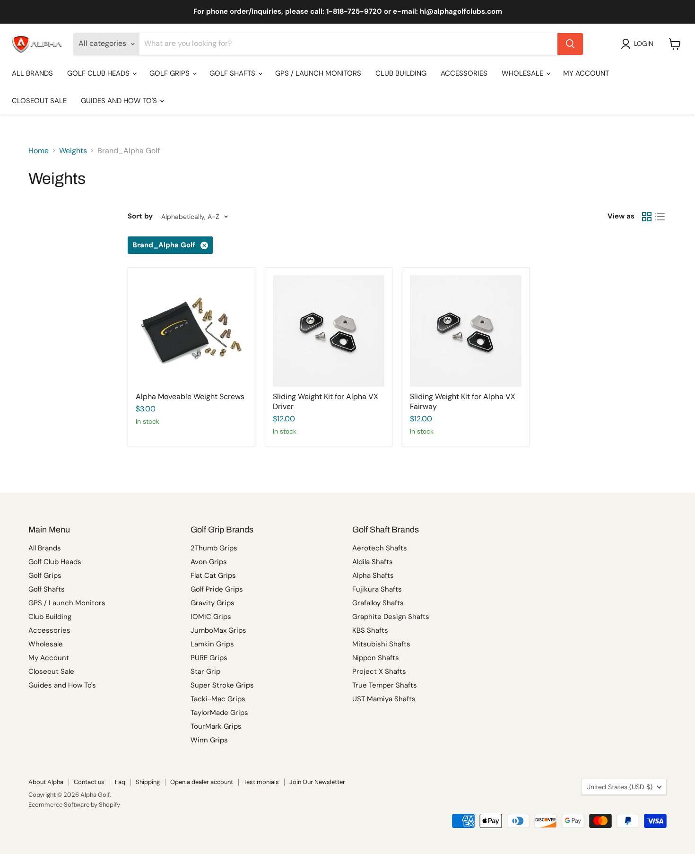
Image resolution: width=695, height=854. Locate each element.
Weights (73, 151)
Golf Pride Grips (217, 589)
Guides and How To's (120, 100)
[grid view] (646, 216)
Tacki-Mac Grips (218, 699)
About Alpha (45, 782)
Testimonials (261, 782)
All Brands (32, 73)
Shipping (148, 782)
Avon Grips (209, 561)
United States (619, 787)
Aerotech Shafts (379, 548)
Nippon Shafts (375, 657)
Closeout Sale (39, 100)
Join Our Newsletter (317, 782)
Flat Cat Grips (213, 575)
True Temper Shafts (384, 685)
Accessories (464, 73)
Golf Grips (170, 73)
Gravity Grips (213, 603)
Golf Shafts (233, 73)
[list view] (660, 216)
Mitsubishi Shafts (381, 644)
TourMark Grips (216, 726)
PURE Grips (209, 657)
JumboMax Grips (218, 630)
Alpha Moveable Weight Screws (190, 396)
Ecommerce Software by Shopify (74, 805)
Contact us (89, 782)
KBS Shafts (370, 630)
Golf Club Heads (99, 73)
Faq (120, 782)
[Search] (570, 44)
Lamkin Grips (212, 644)
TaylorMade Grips (219, 712)
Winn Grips (209, 740)
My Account (586, 73)
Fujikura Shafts (377, 589)
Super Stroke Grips (222, 685)
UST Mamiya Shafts (384, 699)
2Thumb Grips (214, 548)
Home (38, 151)
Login (643, 43)
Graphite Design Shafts (390, 616)
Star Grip (205, 671)
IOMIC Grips (211, 616)
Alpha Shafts (373, 575)
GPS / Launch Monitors (318, 73)
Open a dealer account (201, 782)
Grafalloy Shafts (378, 603)
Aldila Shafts (372, 561)
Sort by (140, 216)
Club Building (400, 73)
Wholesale (523, 73)
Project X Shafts (379, 671)
